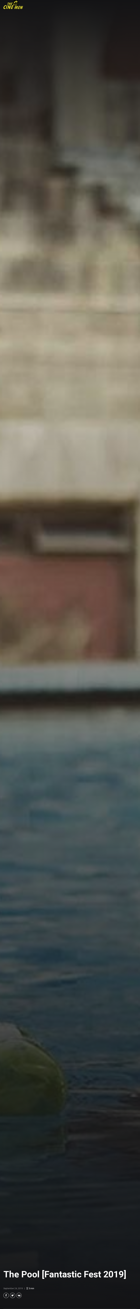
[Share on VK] (19, 1295)
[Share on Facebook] (6, 1295)
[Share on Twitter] (12, 1295)
